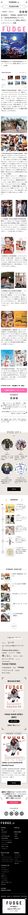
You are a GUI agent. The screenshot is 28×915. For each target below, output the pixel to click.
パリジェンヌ (7, 670)
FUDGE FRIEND (9, 664)
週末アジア (4, 876)
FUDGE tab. (17, 828)
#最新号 (16, 395)
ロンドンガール (8, 659)
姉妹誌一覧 (9, 896)
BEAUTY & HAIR (5, 853)
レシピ (16, 859)
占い (21, 656)
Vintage (21, 667)
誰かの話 (3, 884)
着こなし (6, 655)
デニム (4, 643)
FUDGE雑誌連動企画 (6, 667)
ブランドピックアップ (6, 840)
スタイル (15, 656)
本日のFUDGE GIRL (6, 661)
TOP (2, 419)
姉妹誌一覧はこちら (13, 725)
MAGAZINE (3, 896)
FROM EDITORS (16, 896)
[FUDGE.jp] (14, 2)
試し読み (14, 721)
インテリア (11, 653)
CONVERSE (17, 670)
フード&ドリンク (5, 872)
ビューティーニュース (6, 857)
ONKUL (14, 667)
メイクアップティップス (7, 861)
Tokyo (18, 653)
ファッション (18, 855)
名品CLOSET (4, 832)
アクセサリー (4, 848)
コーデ (10, 642)
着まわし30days (6, 673)
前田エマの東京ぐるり (6, 882)
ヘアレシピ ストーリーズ (7, 859)
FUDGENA (4, 653)
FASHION (6, 419)
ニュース (3, 834)
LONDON (17, 838)
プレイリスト (4, 878)
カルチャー (4, 867)
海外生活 (17, 863)
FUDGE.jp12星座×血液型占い (11, 650)
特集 (10, 419)
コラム (3, 874)
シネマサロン (4, 880)
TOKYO (16, 834)
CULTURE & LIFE (5, 865)
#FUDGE (12, 395)
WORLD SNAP (17, 832)
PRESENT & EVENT (6, 890)
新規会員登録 (14, 802)
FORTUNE (3, 888)
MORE (14, 783)
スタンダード (4, 844)
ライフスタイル (5, 870)
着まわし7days (4, 846)
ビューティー (18, 857)
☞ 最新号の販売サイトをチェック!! (14, 390)
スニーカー (18, 659)
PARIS (16, 836)
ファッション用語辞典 (6, 842)
